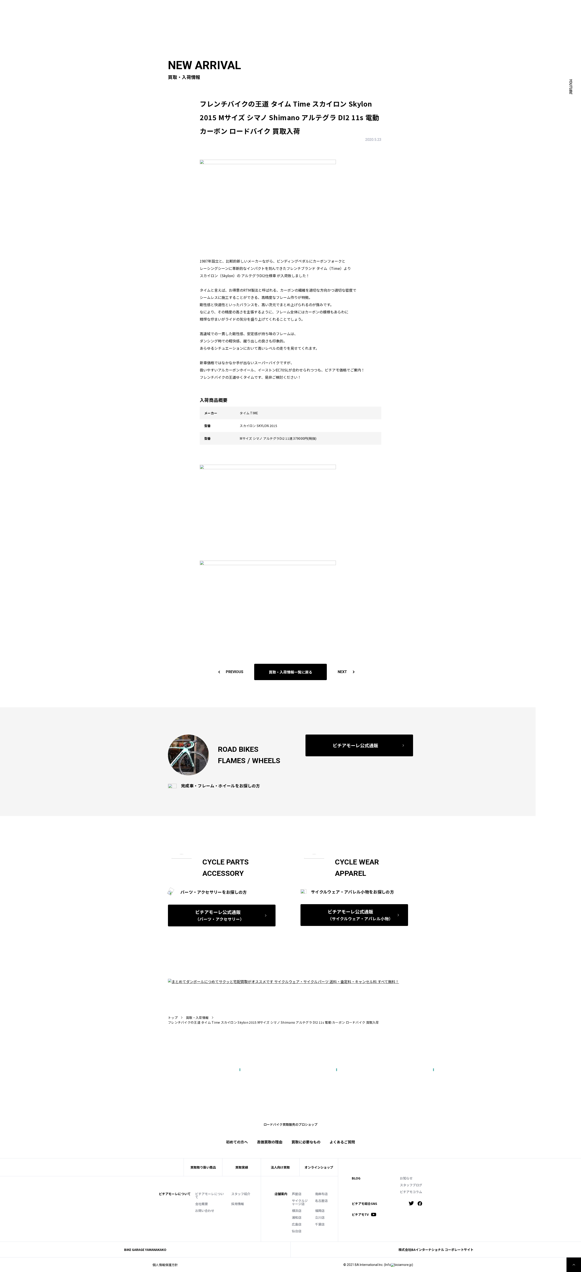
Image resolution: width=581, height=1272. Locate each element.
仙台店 (296, 1231)
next (342, 672)
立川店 (320, 1217)
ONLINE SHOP (419, 8)
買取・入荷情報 (197, 1017)
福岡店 (320, 1210)
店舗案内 (281, 1193)
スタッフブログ (411, 1185)
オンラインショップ (319, 1167)
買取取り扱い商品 (203, 1167)
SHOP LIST (395, 8)
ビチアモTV (360, 1214)
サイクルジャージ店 (300, 1202)
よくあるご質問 (454, 15)
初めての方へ (348, 15)
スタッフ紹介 (240, 1193)
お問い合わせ (204, 1210)
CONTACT (441, 8)
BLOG (356, 1178)
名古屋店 (321, 1200)
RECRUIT (460, 8)
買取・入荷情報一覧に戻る (290, 672)
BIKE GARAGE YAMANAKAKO (145, 1249)
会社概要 (201, 1203)
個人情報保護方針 (165, 1264)
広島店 (296, 1224)
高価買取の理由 (269, 1142)
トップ (173, 1017)
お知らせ (406, 1178)
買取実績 (370, 15)
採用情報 (237, 1203)
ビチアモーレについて (209, 1195)
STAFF (377, 8)
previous (234, 672)
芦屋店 (296, 1193)
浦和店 (296, 1217)
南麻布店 (321, 1193)
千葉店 (320, 1224)
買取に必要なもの (305, 1142)
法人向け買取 (393, 15)
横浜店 (296, 1210)
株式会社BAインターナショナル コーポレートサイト (436, 1249)
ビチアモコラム (411, 1191)
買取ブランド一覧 (422, 15)
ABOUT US (359, 8)
